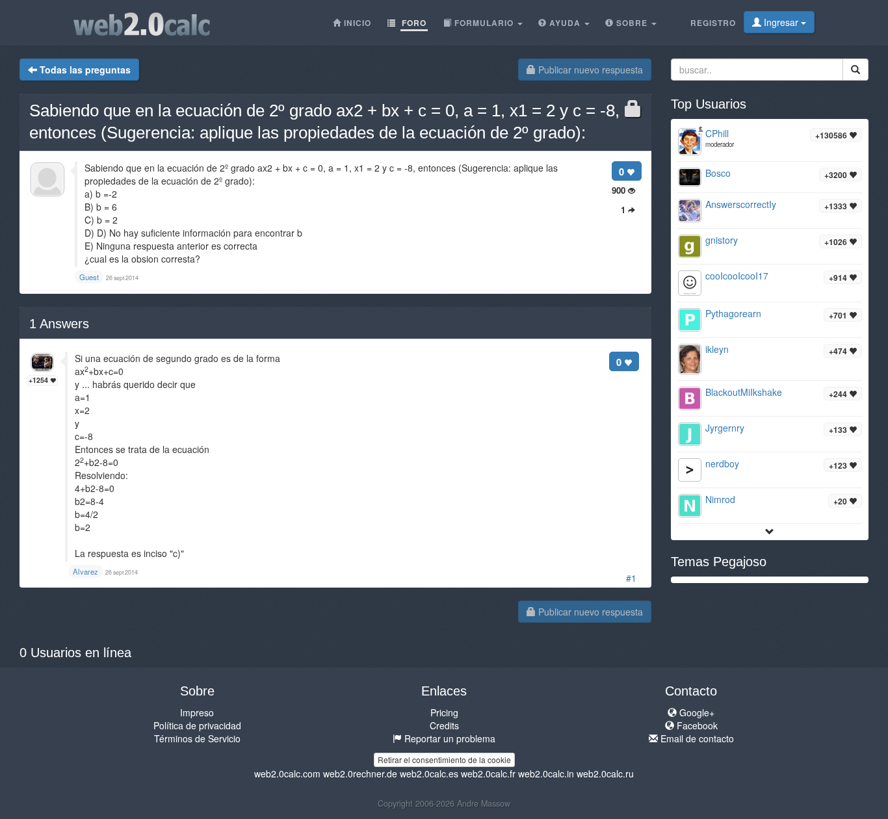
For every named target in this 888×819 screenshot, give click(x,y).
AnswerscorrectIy (740, 204)
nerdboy (722, 463)
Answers (59, 324)
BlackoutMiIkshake (743, 391)
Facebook (696, 725)
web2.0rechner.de (360, 773)
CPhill (717, 133)
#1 (631, 577)
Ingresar (781, 22)
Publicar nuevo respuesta (589, 69)
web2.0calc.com (287, 773)
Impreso (197, 712)
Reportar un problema (448, 738)
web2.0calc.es (429, 773)
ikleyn (717, 349)
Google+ (695, 712)
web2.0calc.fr (488, 773)
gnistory (721, 239)
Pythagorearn (733, 313)
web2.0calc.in (546, 773)
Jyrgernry (724, 427)
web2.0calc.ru (605, 773)
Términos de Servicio (197, 738)
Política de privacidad (197, 725)
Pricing (444, 712)
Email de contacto (696, 738)
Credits (444, 725)
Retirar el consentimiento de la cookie (444, 759)
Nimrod (720, 499)
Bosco (718, 172)
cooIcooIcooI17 (736, 275)
